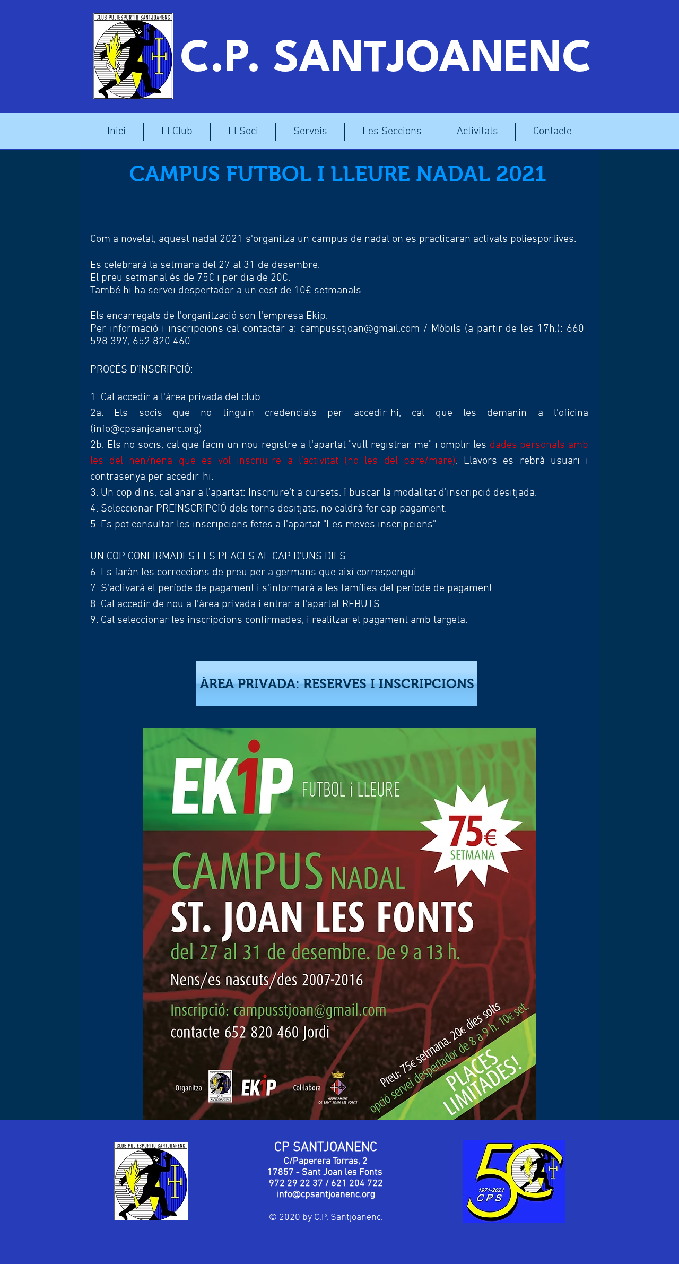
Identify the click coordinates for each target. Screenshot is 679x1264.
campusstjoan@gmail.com (360, 329)
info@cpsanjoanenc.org (146, 429)
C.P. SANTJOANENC (386, 60)
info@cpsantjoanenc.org (326, 1194)
